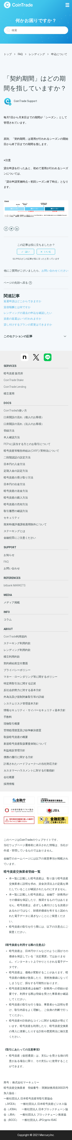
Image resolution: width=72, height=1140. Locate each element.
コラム (8, 619)
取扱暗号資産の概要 (16, 737)
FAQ (20, 54)
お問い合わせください (54, 270)
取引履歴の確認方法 (16, 510)
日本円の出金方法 (14, 484)
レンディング (37, 54)
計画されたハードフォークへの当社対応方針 (30, 763)
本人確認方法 (12, 437)
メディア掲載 (12, 602)
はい (27, 251)
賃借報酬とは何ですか (17, 307)
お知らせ (9, 555)
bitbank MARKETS (15, 585)
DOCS (7, 403)
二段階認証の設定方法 (17, 457)
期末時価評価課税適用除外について (25, 524)
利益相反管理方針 (14, 750)
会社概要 (9, 777)
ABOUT (8, 629)
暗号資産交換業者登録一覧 (22, 871)
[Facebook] (6, 228)
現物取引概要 (12, 723)
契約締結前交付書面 (16, 663)
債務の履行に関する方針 (18, 757)
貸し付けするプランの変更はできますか (28, 324)
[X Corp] (11, 228)
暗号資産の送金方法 (16, 490)
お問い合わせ (12, 568)
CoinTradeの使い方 (15, 410)
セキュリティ (12, 517)
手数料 (8, 716)
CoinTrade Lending (15, 386)
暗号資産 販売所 (13, 373)
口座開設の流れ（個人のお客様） (24, 417)
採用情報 (9, 783)
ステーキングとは (14, 531)
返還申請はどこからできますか (22, 301)
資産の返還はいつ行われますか (22, 318)
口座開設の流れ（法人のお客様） (24, 423)
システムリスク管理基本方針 (21, 703)
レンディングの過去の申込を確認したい (28, 312)
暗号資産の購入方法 (16, 497)
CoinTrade (18, 5)
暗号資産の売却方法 (16, 504)
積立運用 (9, 393)
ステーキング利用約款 (17, 643)
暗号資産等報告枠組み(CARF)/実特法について (31, 450)
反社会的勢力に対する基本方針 (22, 690)
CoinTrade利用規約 (15, 636)
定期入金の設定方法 (16, 470)
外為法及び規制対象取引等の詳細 (24, 696)
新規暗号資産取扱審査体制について (25, 743)
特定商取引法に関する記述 (20, 683)
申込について (59, 54)
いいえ (47, 251)
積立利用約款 (12, 656)
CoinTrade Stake (13, 380)
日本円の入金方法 (14, 464)
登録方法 (9, 430)
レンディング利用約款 (17, 649)
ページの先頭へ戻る (16, 282)
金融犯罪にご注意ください (20, 537)
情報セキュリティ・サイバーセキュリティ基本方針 (34, 710)
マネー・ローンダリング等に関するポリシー (30, 676)
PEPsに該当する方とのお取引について (27, 444)
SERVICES (10, 365)
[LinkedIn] (16, 228)
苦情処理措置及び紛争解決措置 (22, 730)
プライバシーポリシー (17, 670)
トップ (8, 54)
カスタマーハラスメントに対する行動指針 (29, 770)
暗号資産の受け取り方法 (18, 477)
